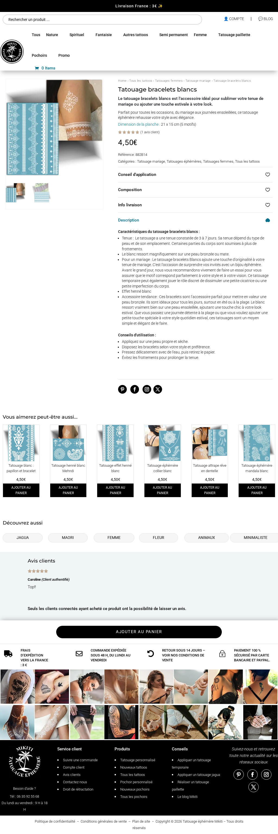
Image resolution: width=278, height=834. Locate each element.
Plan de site (141, 821)
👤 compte (234, 19)
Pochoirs (39, 55)
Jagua (23, 537)
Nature (52, 35)
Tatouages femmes (169, 81)
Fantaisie (104, 35)
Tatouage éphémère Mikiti (203, 821)
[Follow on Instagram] (147, 389)
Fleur (158, 537)
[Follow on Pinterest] (122, 389)
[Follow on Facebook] (134, 389)
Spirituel (77, 35)
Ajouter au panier (21, 490)
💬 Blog (265, 19)
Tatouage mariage (198, 81)
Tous (36, 35)
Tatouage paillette (234, 35)
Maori (68, 537)
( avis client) (150, 132)
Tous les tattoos (140, 81)
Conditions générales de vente (104, 821)
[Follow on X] (157, 389)
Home (122, 81)
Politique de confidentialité (55, 821)
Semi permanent (173, 35)
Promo (64, 55)
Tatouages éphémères (184, 161)
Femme (200, 35)
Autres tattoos (135, 35)
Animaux (206, 537)
